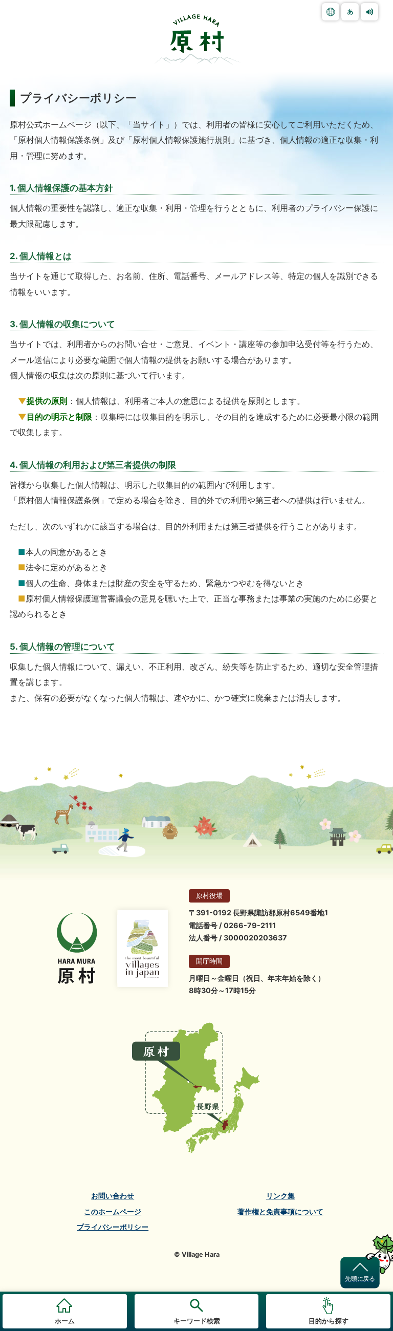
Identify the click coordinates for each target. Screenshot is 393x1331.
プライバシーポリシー (112, 1227)
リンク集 (280, 1195)
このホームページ (112, 1211)
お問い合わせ (112, 1195)
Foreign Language (330, 11)
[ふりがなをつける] (350, 11)
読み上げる (369, 11)
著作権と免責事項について (280, 1211)
